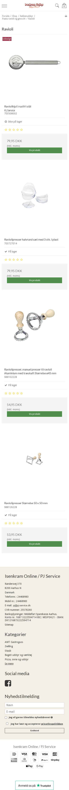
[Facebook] (8, 685)
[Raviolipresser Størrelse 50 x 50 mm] (34, 466)
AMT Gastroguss (14, 642)
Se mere (9, 663)
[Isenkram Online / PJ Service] (34, 5)
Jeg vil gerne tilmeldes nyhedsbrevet (30, 717)
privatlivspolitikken (52, 724)
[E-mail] (34, 711)
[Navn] (34, 704)
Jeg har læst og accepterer (37, 724)
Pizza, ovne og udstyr (16, 659)
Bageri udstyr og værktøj (18, 655)
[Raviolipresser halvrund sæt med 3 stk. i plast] (34, 202)
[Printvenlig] (66, 16)
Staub (8, 650)
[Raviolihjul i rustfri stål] (34, 69)
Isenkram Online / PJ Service (34, 747)
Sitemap (9, 624)
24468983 (23, 596)
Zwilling (9, 646)
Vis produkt (34, 150)
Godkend (34, 730)
